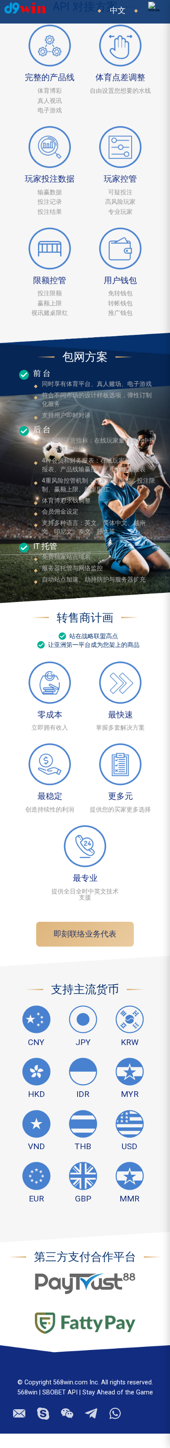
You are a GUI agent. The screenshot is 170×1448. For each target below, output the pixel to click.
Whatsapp (116, 1405)
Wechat (67, 1406)
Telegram (20, 1407)
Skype (43, 1405)
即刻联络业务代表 (85, 934)
